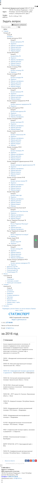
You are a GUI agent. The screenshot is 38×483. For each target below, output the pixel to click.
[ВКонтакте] (26, 461)
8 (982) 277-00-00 (13, 476)
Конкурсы (10, 36)
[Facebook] (28, 461)
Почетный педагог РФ (13, 268)
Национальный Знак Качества (19, 211)
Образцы (13, 145)
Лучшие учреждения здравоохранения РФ (23, 165)
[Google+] (31, 461)
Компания (10, 290)
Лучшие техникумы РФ (17, 150)
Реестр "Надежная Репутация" (19, 224)
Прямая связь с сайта (13, 302)
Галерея (6, 284)
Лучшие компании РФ (17, 92)
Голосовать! (10, 279)
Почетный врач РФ (12, 270)
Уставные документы (13, 295)
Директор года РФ (12, 266)
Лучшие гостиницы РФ (17, 70)
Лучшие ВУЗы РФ (16, 56)
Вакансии (10, 299)
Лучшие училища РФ (17, 249)
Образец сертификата (17, 45)
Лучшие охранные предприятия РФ (21, 104)
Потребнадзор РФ (12, 272)
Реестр (6, 274)
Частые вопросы (12, 300)
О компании (10, 291)
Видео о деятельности (19, 319)
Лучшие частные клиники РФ (19, 181)
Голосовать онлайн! (13, 281)
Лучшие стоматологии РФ (18, 134)
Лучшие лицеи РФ (16, 241)
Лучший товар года (16, 195)
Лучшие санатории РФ (17, 122)
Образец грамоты (16, 49)
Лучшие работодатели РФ (18, 111)
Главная (6, 31)
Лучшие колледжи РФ (17, 77)
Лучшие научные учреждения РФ (20, 263)
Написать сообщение (19, 25)
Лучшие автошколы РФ (17, 42)
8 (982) (3, 322)
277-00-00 (9, 322)
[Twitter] (33, 461)
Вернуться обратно (10, 460)
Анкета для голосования (14, 283)
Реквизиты (10, 293)
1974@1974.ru (10, 328)
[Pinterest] (36, 461)
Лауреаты (13, 43)
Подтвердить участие (8, 308)
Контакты (9, 304)
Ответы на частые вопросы (23, 308)
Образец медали (15, 51)
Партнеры (10, 297)
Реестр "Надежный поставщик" (19, 234)
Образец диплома (16, 47)
